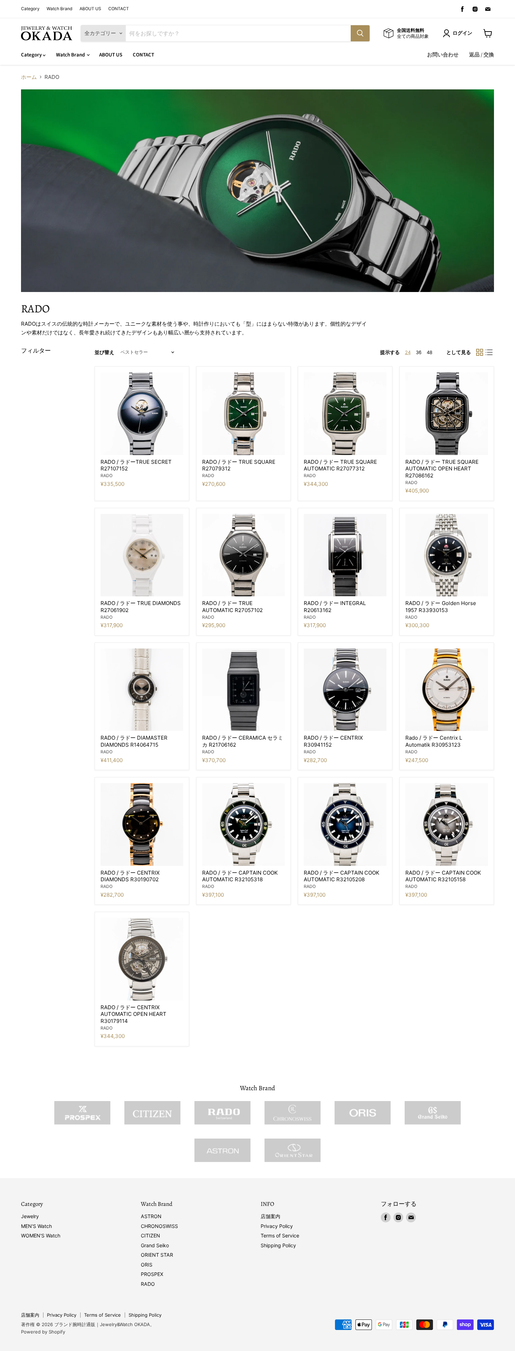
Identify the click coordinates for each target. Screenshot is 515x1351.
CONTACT (118, 8)
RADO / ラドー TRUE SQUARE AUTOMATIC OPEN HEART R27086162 (442, 469)
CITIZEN (150, 1235)
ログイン (462, 33)
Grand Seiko (155, 1245)
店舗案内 (270, 1216)
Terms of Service (280, 1235)
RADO (106, 475)
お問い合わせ (443, 55)
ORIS (146, 1265)
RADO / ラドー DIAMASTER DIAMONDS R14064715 (134, 741)
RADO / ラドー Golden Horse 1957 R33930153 (440, 606)
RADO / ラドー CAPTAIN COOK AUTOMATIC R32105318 (240, 876)
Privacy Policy (277, 1226)
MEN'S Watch (36, 1226)
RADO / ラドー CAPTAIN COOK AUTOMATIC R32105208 (341, 876)
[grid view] (480, 352)
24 (408, 352)
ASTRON (151, 1216)
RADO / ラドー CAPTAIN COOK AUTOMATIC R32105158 (443, 876)
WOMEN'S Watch (40, 1235)
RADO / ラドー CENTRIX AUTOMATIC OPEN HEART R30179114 (133, 1014)
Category (30, 8)
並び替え (104, 352)
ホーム (29, 77)
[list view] (489, 352)
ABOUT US (90, 8)
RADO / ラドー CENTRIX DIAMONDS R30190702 (130, 876)
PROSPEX (152, 1274)
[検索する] (360, 33)
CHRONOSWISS (159, 1226)
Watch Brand (60, 8)
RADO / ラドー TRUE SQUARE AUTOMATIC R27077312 (340, 465)
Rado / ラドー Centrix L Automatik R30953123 (433, 741)
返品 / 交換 (481, 55)
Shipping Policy (278, 1245)
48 (429, 352)
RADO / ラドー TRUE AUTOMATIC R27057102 (232, 606)
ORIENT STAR (157, 1255)
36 (418, 352)
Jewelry (30, 1216)
